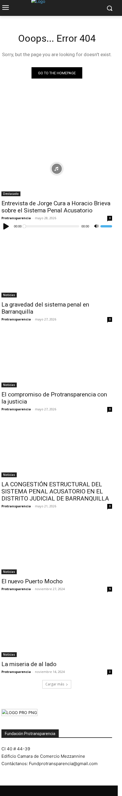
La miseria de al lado (28, 664)
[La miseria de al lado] (56, 629)
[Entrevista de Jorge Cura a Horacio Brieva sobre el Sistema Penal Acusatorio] (56, 168)
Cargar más (54, 684)
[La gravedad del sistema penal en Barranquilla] (56, 269)
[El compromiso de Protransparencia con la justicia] (56, 359)
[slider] (106, 226)
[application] (56, 226)
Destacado (11, 194)
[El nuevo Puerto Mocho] (56, 546)
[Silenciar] (96, 226)
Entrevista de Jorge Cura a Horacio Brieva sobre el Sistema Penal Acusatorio (55, 207)
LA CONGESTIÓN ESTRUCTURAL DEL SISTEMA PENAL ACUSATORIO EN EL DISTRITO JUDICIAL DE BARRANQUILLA (55, 491)
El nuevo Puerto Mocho (32, 581)
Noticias (9, 295)
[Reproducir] (6, 226)
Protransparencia (16, 218)
